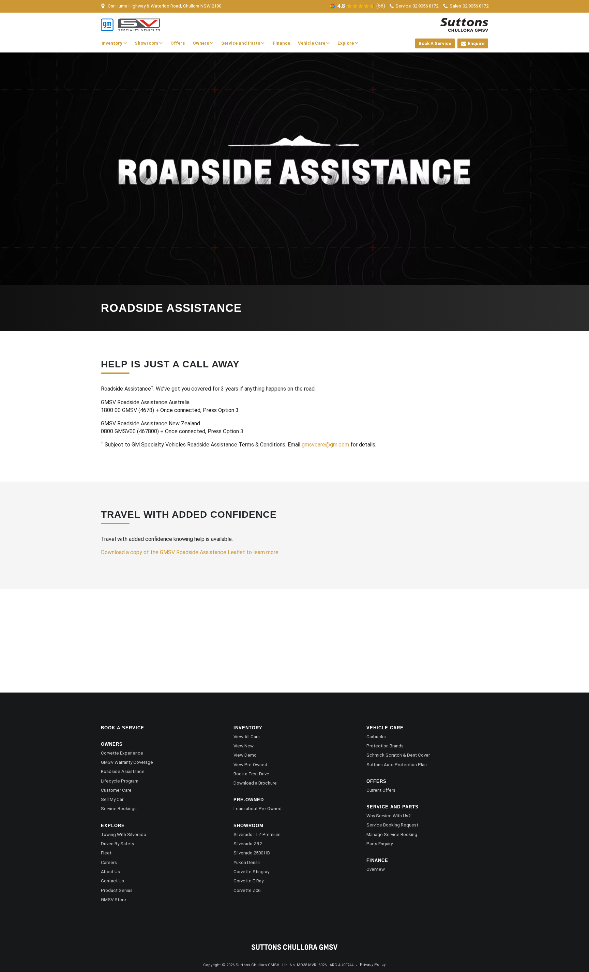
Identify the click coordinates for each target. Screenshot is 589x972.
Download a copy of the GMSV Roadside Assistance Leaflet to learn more (189, 552)
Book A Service (435, 43)
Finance (281, 43)
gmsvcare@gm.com (325, 444)
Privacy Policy (373, 964)
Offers (177, 43)
